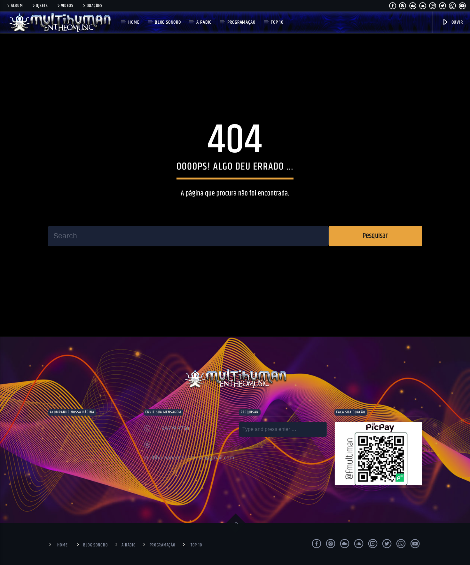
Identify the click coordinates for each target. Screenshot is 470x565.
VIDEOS (67, 5)
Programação (241, 22)
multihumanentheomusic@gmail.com (189, 457)
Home (133, 22)
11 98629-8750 (171, 428)
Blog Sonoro (168, 22)
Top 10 (277, 22)
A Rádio (204, 22)
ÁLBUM (17, 5)
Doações (95, 5)
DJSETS (42, 5)
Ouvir (456, 22)
